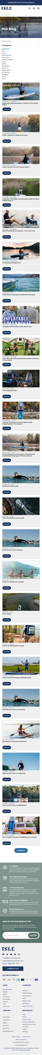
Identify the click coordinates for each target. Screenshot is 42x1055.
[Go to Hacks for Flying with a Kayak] (21, 570)
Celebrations (6, 70)
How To (4, 53)
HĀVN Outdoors (27, 993)
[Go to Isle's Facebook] (3, 954)
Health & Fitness (7, 60)
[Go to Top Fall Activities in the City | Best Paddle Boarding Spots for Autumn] (21, 410)
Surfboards (6, 997)
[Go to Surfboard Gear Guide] (21, 474)
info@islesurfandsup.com (11, 958)
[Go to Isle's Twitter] (7, 954)
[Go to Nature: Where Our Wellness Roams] (21, 123)
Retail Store (25, 1003)
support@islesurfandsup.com (12, 961)
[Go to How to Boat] (21, 602)
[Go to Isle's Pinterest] (15, 954)
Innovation (5, 57)
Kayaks (5, 992)
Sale (4, 1004)
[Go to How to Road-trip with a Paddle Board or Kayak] (21, 825)
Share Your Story (27, 1006)
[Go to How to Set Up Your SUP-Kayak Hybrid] (21, 155)
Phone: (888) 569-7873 (10, 963)
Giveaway (6, 1028)
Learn (24, 1015)
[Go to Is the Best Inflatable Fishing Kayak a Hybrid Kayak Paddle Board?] (21, 187)
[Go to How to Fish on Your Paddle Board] (21, 793)
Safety (4, 64)
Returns (5, 1023)
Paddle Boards (7, 989)
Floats (5, 994)
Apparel (5, 1001)
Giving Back (6, 66)
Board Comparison (28, 1022)
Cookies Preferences (21, 1045)
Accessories (6, 999)
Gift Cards (6, 1006)
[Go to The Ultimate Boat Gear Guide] (21, 506)
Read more (7, 109)
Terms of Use (26, 1037)
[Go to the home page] (7, 8)
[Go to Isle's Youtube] (11, 954)
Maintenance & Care (28, 1024)
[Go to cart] (34, 8)
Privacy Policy (16, 1037)
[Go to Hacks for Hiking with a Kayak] (21, 634)
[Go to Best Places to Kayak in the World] (21, 729)
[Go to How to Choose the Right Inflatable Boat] (21, 666)
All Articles (6, 49)
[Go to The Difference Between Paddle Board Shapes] (21, 283)
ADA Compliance (21, 1039)
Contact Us (13, 968)
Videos (24, 1029)
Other (4, 79)
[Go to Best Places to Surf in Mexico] (21, 538)
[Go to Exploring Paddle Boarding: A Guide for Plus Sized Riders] (21, 91)
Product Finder (26, 1019)
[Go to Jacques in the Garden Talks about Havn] (21, 315)
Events (4, 77)
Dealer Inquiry (26, 1001)
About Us (5, 68)
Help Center (6, 1017)
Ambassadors (27, 996)
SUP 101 (24, 1017)
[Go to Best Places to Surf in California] (21, 761)
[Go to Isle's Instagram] (19, 954)
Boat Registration (8, 1031)
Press (24, 998)
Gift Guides (6, 72)
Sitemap (25, 1031)
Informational (6, 55)
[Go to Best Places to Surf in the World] (21, 697)
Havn (3, 51)
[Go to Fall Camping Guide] (21, 378)
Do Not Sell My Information (21, 1042)
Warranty (6, 1025)
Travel (4, 62)
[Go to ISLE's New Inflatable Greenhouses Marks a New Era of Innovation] (21, 346)
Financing (25, 1027)
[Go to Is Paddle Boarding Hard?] (21, 251)
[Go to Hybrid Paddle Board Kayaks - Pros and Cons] (21, 219)
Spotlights (5, 74)
